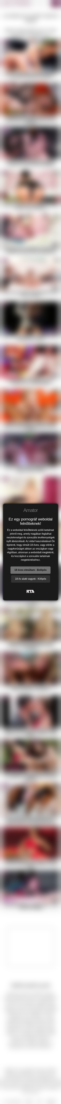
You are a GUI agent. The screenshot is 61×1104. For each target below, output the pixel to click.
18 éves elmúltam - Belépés (30, 570)
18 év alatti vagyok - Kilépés (30, 578)
